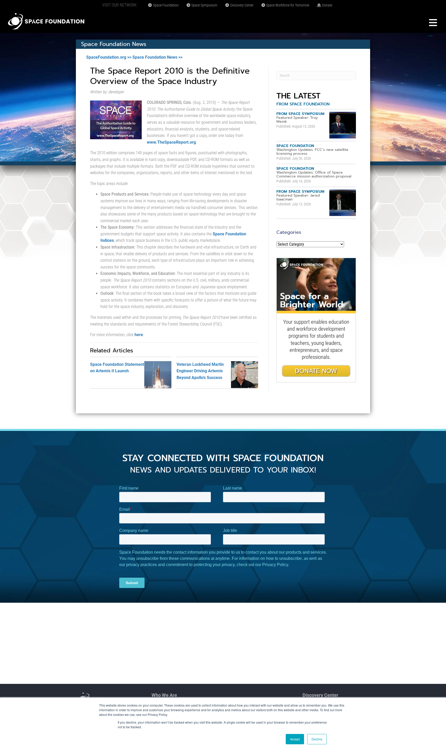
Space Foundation (165, 5)
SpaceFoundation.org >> (108, 57)
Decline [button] (317, 739)
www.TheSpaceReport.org (171, 142)
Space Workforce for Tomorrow (287, 5)
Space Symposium (203, 5)
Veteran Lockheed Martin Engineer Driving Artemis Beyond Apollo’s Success (200, 371)
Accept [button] (295, 739)
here (138, 334)
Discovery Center (241, 5)
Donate (326, 5)
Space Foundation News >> (157, 57)
